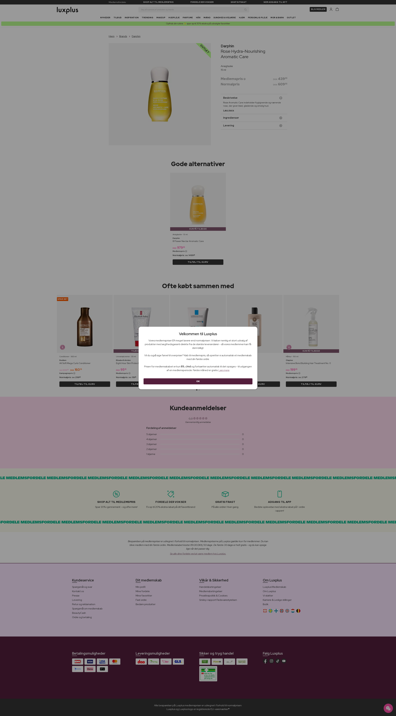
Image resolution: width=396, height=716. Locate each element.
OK (198, 381)
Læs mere (224, 370)
